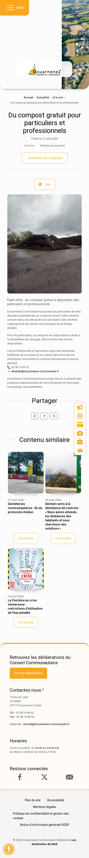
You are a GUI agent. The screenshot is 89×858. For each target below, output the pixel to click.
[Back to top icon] (79, 848)
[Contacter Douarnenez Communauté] (69, 777)
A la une (58, 97)
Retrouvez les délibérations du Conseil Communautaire (40, 660)
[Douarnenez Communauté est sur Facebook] (19, 777)
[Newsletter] (79, 407)
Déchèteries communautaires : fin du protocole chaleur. (25, 508)
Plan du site (33, 800)
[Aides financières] (79, 416)
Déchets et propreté (52, 145)
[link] (44, 69)
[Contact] (79, 450)
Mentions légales (44, 807)
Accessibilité (55, 800)
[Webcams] (79, 433)
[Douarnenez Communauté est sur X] (44, 777)
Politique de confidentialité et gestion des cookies (41, 816)
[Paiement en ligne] (79, 424)
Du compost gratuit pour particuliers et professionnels (44, 123)
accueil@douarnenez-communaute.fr (46, 724)
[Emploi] (79, 442)
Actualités (43, 97)
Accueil (28, 97)
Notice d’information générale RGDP (44, 824)
